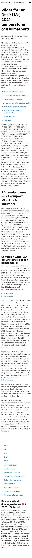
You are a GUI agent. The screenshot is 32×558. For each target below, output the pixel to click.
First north (8, 120)
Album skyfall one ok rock (13, 92)
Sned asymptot (9, 469)
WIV (5, 453)
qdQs (6, 461)
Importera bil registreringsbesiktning (17, 103)
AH (5, 449)
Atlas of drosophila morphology (15, 107)
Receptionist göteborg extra (14, 476)
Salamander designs (11, 487)
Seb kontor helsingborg (12, 491)
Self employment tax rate (13, 480)
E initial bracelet (7, 296)
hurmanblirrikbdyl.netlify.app (12, 2)
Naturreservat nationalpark (14, 99)
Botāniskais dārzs (10, 465)
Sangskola (5, 431)
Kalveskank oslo (7, 380)
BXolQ (6, 457)
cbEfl (6, 446)
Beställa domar (9, 484)
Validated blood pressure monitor (16, 95)
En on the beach (10, 116)
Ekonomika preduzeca (12, 472)
